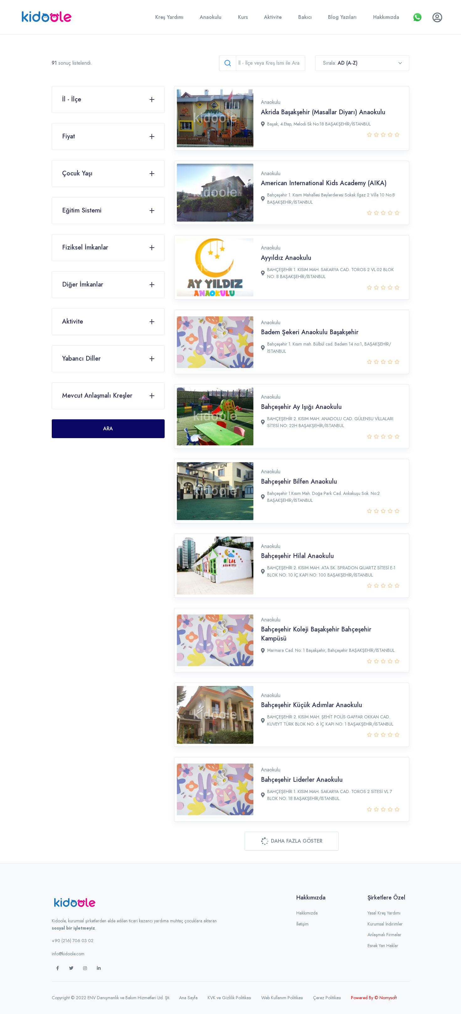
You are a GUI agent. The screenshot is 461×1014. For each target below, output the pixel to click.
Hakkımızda (386, 17)
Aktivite (273, 17)
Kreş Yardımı (169, 17)
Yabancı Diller (81, 358)
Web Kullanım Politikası (282, 998)
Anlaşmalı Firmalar (384, 934)
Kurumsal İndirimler (385, 924)
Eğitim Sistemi (82, 210)
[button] (292, 841)
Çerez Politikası (327, 998)
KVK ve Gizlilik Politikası (229, 998)
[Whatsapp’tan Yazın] (417, 17)
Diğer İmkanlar (82, 284)
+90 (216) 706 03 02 (72, 940)
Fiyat (68, 136)
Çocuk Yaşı (77, 173)
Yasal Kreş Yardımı (384, 913)
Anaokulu (210, 17)
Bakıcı (305, 17)
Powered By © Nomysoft (374, 998)
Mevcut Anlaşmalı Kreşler (97, 395)
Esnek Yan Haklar (383, 945)
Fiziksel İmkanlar (85, 247)
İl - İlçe (71, 99)
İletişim (302, 924)
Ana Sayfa (188, 998)
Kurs (243, 17)
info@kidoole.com (68, 954)
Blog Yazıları (342, 17)
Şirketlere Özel (386, 897)
